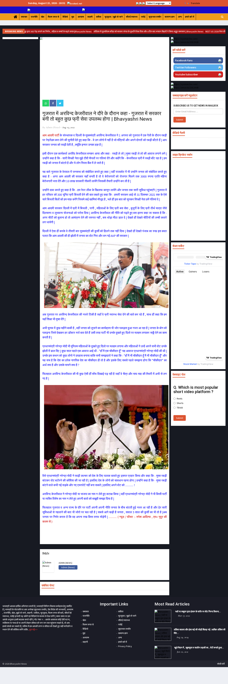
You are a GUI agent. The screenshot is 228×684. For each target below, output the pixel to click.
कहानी (90, 16)
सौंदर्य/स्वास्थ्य (132, 16)
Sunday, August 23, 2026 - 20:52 (46, 3)
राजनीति (34, 16)
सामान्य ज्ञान (170, 16)
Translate (195, 3)
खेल (42, 16)
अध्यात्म (81, 16)
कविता (98, 16)
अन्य (180, 16)
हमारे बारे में (189, 16)
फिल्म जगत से (53, 16)
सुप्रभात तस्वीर (155, 16)
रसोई (143, 16)
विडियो (65, 16)
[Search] (222, 17)
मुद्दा (72, 16)
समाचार (24, 16)
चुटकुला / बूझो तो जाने (114, 16)
